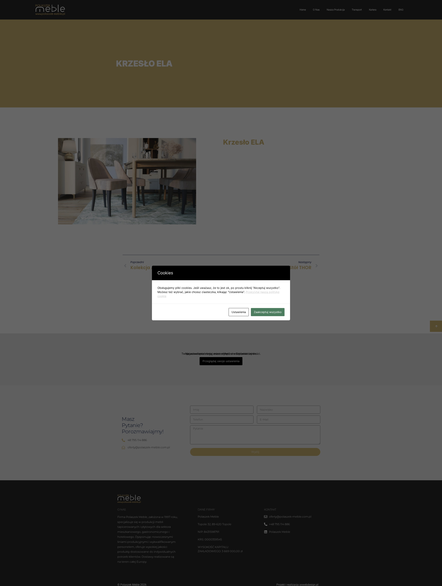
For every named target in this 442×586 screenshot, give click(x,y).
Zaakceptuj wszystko (268, 312)
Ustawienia (239, 312)
